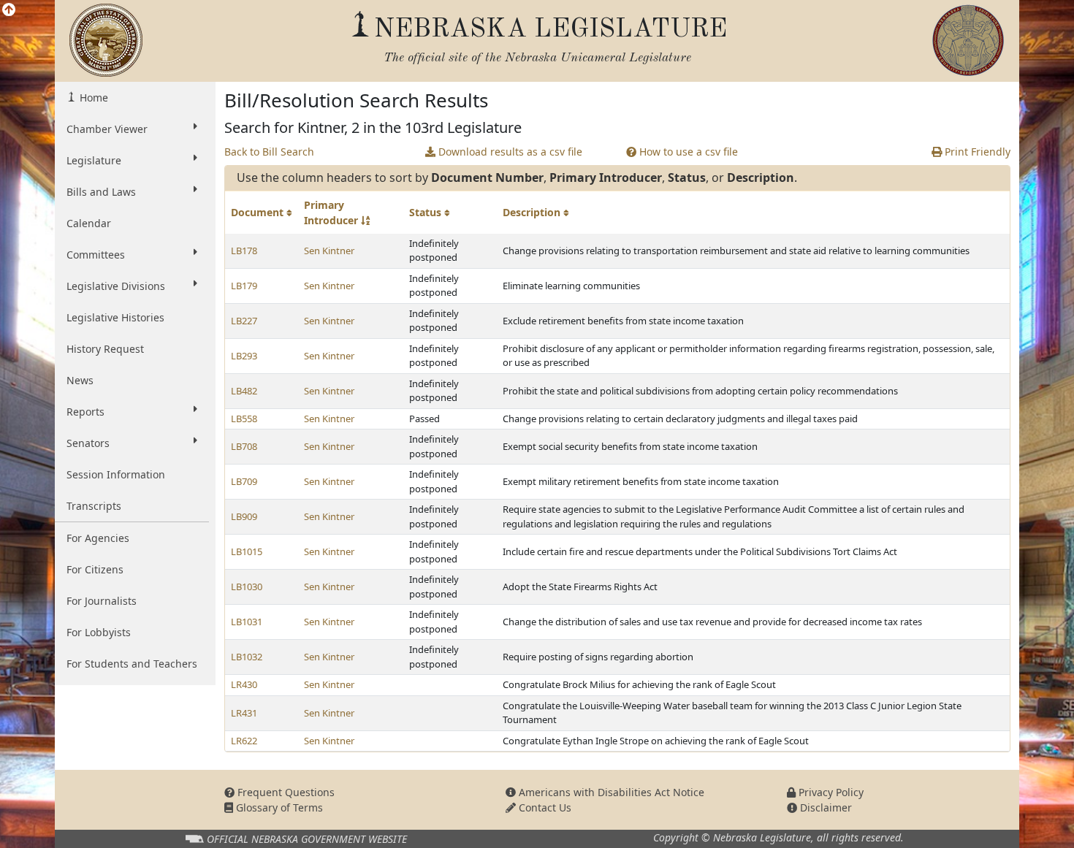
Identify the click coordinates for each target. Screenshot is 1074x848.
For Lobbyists (98, 632)
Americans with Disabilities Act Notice (610, 792)
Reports (85, 412)
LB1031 (246, 621)
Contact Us (543, 807)
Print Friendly (976, 151)
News (80, 380)
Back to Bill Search (269, 151)
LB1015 (246, 551)
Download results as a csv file (508, 151)
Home (92, 97)
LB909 (244, 516)
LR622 (244, 740)
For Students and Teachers (131, 664)
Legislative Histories (115, 317)
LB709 (244, 481)
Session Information (115, 474)
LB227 (244, 320)
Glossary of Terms (278, 807)
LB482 (244, 390)
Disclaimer (824, 807)
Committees (95, 254)
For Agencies (97, 538)
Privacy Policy (830, 792)
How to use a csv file (687, 151)
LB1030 (246, 586)
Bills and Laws (101, 192)
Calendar (88, 223)
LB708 (244, 446)
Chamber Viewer (107, 129)
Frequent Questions (285, 792)
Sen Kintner (329, 250)
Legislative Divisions (115, 286)
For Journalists (101, 601)
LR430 (244, 684)
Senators (88, 443)
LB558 (244, 418)
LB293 (244, 355)
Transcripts (93, 506)
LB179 (244, 285)
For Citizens (94, 569)
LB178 (244, 250)
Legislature (93, 160)
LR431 (244, 712)
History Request (105, 349)
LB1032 (246, 656)
